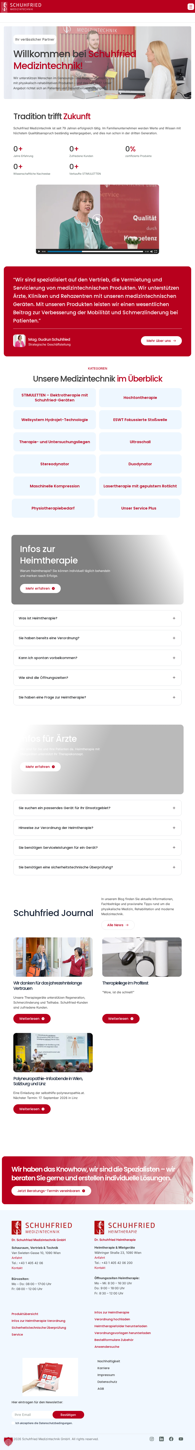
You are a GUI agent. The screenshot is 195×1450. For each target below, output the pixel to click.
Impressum (106, 1375)
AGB (101, 1389)
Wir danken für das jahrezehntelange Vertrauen (47, 985)
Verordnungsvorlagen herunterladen (122, 1333)
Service (17, 1334)
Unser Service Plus (138, 508)
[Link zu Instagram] (152, 1439)
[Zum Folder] (50, 1377)
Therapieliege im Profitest (125, 983)
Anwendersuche (106, 1347)
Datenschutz (107, 1382)
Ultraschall (140, 441)
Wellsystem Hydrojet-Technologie (54, 419)
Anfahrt (17, 1258)
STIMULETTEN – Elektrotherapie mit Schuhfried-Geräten (55, 397)
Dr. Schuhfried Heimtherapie (115, 1240)
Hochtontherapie (140, 397)
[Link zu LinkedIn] (162, 1439)
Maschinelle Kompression (55, 486)
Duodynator (140, 464)
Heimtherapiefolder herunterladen (120, 1326)
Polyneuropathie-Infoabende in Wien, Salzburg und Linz (47, 1081)
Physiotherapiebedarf (53, 508)
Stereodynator (54, 464)
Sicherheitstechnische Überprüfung (39, 1327)
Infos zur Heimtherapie (111, 1312)
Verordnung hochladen (112, 1319)
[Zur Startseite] (21, 7)
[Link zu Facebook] (172, 1439)
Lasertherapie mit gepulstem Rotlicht (140, 486)
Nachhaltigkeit (109, 1361)
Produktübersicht (25, 1314)
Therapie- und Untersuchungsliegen (54, 441)
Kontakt (17, 1268)
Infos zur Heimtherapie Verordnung (38, 1321)
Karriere (103, 1368)
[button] (8, 1441)
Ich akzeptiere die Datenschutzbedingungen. (44, 1423)
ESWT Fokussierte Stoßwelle (140, 419)
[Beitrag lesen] (53, 957)
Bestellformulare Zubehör (113, 1340)
